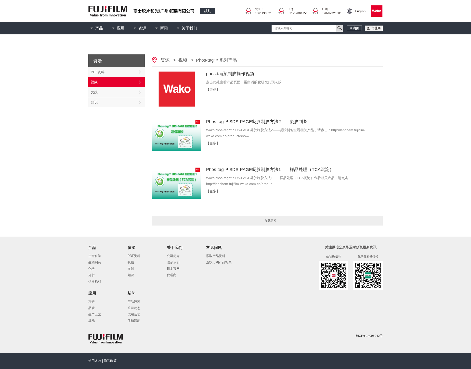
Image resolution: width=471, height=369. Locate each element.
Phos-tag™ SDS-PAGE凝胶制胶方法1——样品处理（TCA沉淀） (270, 169)
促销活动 (134, 321)
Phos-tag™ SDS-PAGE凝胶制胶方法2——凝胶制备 (256, 121)
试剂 (207, 11)
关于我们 (189, 28)
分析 (91, 275)
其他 (91, 321)
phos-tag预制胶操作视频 (230, 73)
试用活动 (134, 314)
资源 (142, 28)
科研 (91, 301)
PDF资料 (98, 72)
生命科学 (94, 256)
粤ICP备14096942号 (369, 336)
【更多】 (213, 89)
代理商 (171, 275)
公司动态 (134, 308)
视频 (94, 82)
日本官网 (173, 268)
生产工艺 (94, 314)
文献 (94, 92)
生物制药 (94, 262)
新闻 (164, 28)
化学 (91, 268)
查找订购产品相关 (219, 262)
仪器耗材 (94, 281)
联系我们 (173, 262)
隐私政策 (110, 361)
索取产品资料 (215, 256)
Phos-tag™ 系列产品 (216, 60)
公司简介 (173, 256)
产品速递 (134, 301)
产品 (99, 28)
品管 (91, 308)
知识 (94, 102)
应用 (121, 28)
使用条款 (94, 361)
